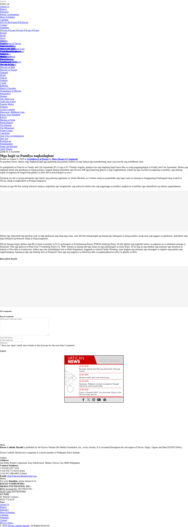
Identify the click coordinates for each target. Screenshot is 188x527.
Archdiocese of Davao (38, 159)
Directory (4, 12)
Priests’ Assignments (9, 14)
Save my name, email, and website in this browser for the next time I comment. (38, 345)
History (3, 9)
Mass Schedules (7, 17)
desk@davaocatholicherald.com (22, 476)
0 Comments (71, 159)
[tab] (79, 360)
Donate (3, 33)
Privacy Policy (7, 523)
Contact (3, 25)
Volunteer (4, 27)
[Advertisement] (94, 211)
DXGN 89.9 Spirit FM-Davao (14, 22)
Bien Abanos (58, 159)
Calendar (4, 19)
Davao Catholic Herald (18, 525)
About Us (4, 6)
